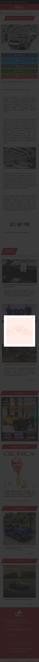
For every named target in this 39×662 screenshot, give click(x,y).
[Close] (33, 317)
